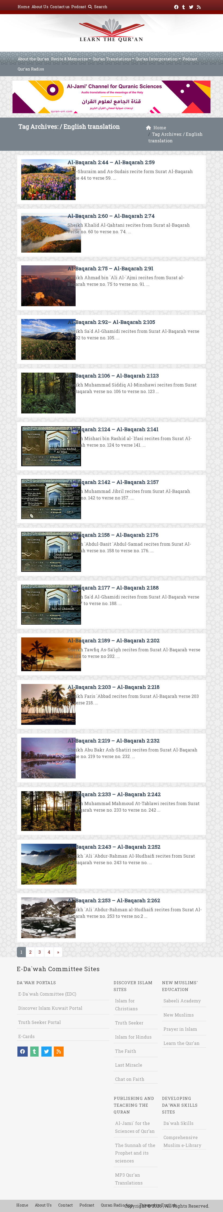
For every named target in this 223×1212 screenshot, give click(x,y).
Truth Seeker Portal (39, 1022)
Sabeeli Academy (182, 1001)
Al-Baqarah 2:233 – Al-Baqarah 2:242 (114, 794)
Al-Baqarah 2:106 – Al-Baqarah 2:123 (113, 375)
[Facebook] (177, 6)
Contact (65, 1205)
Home (24, 6)
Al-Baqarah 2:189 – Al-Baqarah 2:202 (113, 640)
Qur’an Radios (31, 69)
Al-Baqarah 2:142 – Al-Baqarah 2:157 (113, 481)
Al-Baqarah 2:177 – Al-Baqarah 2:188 (113, 587)
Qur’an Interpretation (157, 59)
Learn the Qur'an (181, 1043)
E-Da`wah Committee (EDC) (47, 994)
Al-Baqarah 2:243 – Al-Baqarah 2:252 (113, 846)
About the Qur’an (33, 59)
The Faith (125, 1051)
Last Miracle (128, 1065)
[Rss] (199, 6)
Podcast (78, 6)
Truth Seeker (129, 1023)
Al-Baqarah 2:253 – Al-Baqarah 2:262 (113, 900)
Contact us (60, 6)
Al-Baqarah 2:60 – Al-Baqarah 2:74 (111, 215)
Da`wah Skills (178, 1123)
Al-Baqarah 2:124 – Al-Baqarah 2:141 (113, 429)
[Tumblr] (184, 6)
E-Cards (26, 1036)
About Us (40, 6)
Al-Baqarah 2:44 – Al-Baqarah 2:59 (111, 162)
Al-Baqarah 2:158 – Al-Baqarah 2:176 (113, 534)
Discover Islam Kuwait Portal (50, 1008)
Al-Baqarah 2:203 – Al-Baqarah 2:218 (113, 686)
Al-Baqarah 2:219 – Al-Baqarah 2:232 (113, 740)
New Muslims (178, 1015)
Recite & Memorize (69, 59)
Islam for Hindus (133, 1037)
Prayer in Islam (180, 1029)
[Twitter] (192, 6)
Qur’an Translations (112, 59)
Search (100, 6)
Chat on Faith (129, 1079)
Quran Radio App (117, 1205)
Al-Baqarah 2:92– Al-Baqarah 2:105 (111, 321)
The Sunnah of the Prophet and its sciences (135, 1153)
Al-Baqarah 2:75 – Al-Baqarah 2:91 (110, 268)
